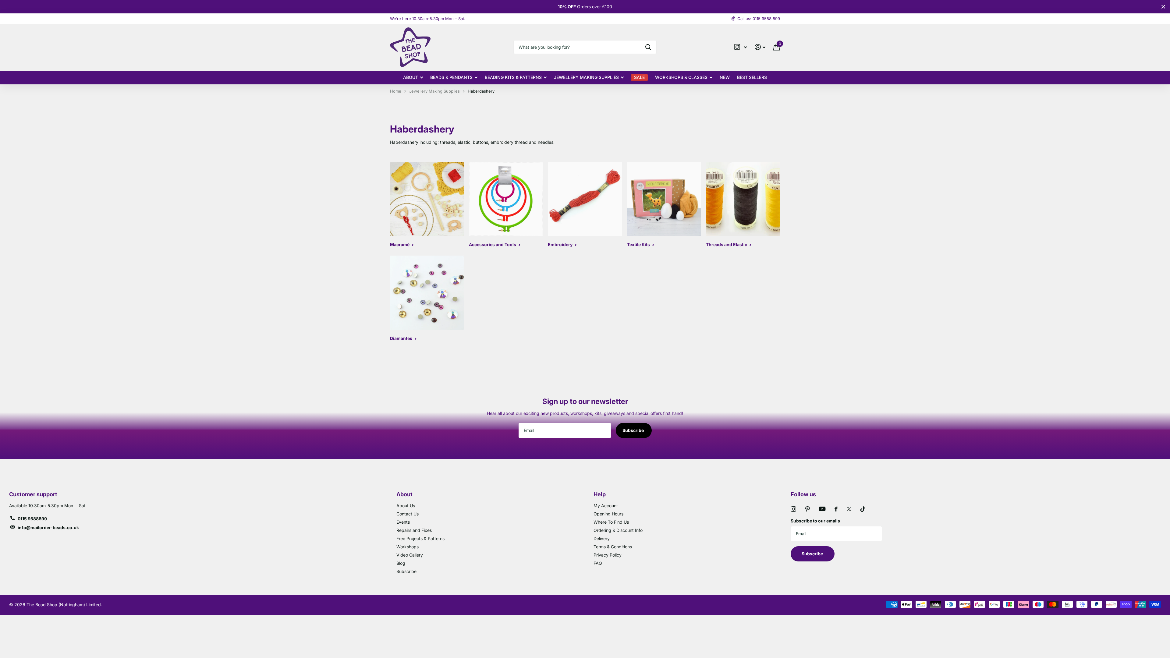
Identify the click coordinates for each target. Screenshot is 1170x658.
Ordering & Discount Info (618, 530)
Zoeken (648, 47)
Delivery (602, 538)
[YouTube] (822, 509)
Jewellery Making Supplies (586, 77)
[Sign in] (760, 47)
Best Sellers (752, 77)
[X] (849, 509)
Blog (400, 563)
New (725, 77)
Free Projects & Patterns (420, 538)
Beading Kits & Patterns (513, 77)
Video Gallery (409, 554)
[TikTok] (862, 509)
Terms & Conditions (613, 546)
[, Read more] (740, 47)
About (410, 77)
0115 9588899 (32, 518)
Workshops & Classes (681, 77)
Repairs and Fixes (414, 530)
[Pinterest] (807, 509)
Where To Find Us (611, 522)
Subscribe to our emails (815, 520)
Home (395, 91)
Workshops (407, 546)
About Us (405, 505)
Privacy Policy (608, 554)
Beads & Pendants (451, 77)
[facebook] (836, 509)
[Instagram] (793, 509)
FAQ (598, 563)
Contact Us (407, 513)
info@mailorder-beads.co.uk (48, 527)
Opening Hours (608, 513)
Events (403, 522)
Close (1163, 6)
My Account (606, 505)
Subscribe (633, 430)
